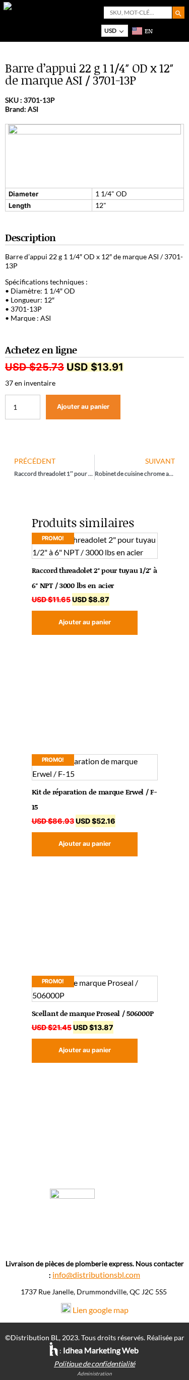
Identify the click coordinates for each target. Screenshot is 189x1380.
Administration (94, 1373)
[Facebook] (94, 1239)
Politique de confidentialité (94, 1363)
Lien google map (101, 1310)
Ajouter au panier (83, 406)
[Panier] (160, 30)
